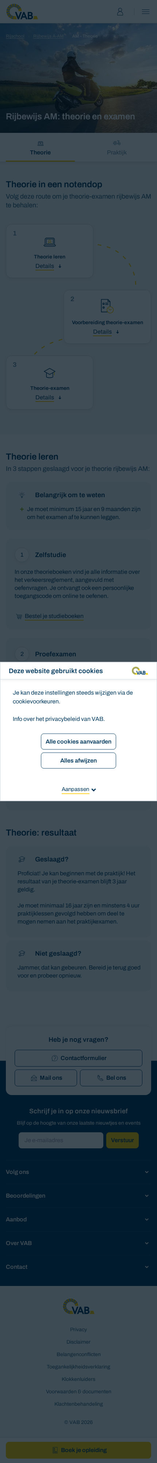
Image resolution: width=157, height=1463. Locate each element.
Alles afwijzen (78, 760)
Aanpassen (75, 789)
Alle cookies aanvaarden (78, 741)
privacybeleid (62, 719)
